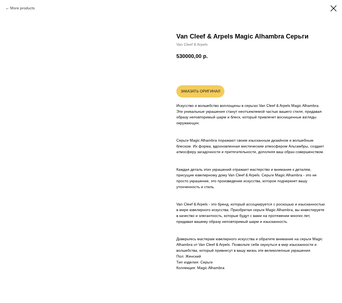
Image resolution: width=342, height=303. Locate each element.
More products (22, 8)
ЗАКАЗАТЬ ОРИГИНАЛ (200, 91)
